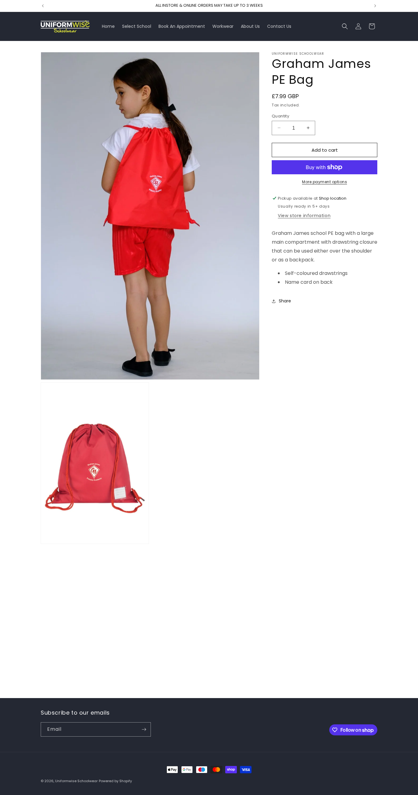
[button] (345, 26)
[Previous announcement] (43, 6)
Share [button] (285, 301)
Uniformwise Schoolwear (76, 780)
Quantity (280, 116)
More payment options (324, 181)
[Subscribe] (144, 729)
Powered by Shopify (115, 780)
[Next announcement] (375, 6)
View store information (304, 216)
